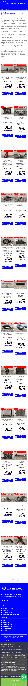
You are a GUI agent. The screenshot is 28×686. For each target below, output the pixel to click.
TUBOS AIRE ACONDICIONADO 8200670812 (20, 76)
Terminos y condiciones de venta (11, 614)
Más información (5, 676)
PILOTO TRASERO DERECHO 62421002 (7, 161)
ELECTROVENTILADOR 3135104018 (7, 118)
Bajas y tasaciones (7, 626)
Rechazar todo (14, 680)
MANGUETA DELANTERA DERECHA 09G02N (20, 547)
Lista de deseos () (10, 6)
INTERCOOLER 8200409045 (21, 462)
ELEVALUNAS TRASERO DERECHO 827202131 (7, 291)
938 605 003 (6, 640)
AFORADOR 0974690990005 (20, 205)
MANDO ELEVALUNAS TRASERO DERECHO (20, 291)
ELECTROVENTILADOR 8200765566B (7, 462)
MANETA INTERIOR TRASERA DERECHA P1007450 (7, 334)
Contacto (5, 630)
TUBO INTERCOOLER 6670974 (7, 547)
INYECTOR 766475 (7, 504)
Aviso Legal (6, 610)
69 (22, 580)
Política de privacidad (8, 608)
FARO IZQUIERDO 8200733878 (20, 161)
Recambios (6, 622)
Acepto (14, 684)
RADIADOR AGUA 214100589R (20, 420)
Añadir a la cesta (8, 93)
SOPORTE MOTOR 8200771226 (20, 505)
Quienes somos (7, 628)
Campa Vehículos (7, 624)
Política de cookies (8, 612)
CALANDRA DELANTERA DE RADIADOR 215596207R (7, 420)
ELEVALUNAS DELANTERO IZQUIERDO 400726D (7, 75)
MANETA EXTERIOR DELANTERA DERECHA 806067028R (20, 248)
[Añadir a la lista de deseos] (12, 66)
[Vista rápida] (12, 69)
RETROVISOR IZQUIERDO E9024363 (7, 205)
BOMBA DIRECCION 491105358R (7, 377)
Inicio (4, 620)
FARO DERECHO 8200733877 (20, 118)
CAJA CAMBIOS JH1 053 (20, 333)
